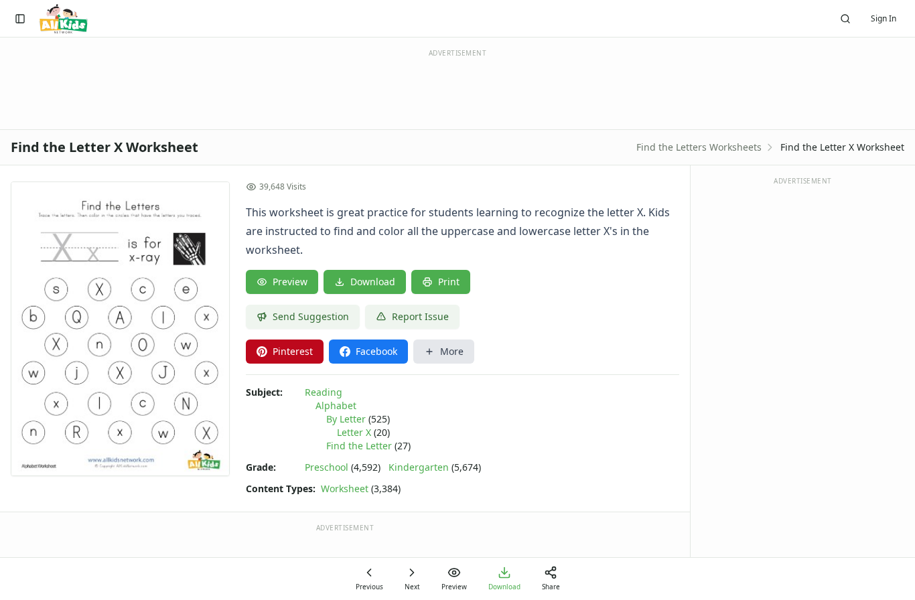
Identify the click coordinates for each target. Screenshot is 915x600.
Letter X (354, 432)
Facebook (376, 351)
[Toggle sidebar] (20, 18)
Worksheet (344, 488)
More (452, 351)
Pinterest (293, 351)
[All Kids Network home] (63, 19)
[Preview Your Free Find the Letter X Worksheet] (120, 328)
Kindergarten (419, 467)
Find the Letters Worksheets (699, 147)
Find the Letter (359, 445)
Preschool (326, 467)
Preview (290, 281)
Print (449, 281)
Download (372, 281)
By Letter (346, 418)
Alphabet (335, 405)
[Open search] (845, 18)
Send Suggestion (311, 316)
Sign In (883, 18)
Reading (323, 392)
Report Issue (420, 316)
